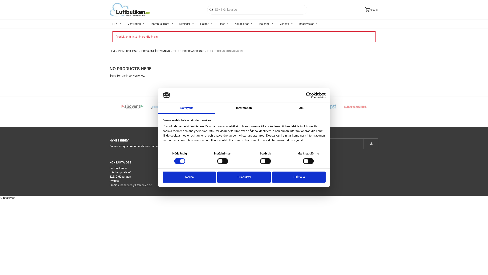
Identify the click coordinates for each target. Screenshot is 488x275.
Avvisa (189, 177)
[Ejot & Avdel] (355, 106)
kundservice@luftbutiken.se (135, 185)
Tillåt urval (244, 177)
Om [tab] (301, 107)
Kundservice (7, 198)
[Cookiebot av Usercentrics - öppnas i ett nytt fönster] (309, 95)
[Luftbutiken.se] (130, 9)
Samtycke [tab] (186, 107)
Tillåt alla (299, 177)
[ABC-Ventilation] (132, 106)
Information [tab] (244, 107)
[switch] (222, 161)
